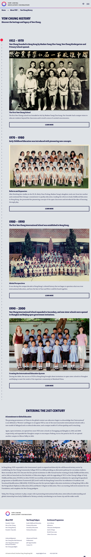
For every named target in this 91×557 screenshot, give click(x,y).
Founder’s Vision (10, 523)
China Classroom (52, 534)
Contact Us (29, 545)
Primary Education (31, 525)
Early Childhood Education (33, 523)
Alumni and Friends (31, 538)
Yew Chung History (26, 10)
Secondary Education (32, 527)
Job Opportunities (31, 543)
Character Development (53, 527)
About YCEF (14, 10)
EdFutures (50, 525)
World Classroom (52, 532)
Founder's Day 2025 (11, 530)
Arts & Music (50, 523)
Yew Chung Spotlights (11, 547)
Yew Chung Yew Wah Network (14, 540)
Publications (29, 540)
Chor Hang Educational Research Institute (12, 543)
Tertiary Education (31, 530)
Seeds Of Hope (51, 530)
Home (4, 10)
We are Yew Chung (11, 525)
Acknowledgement (11, 538)
